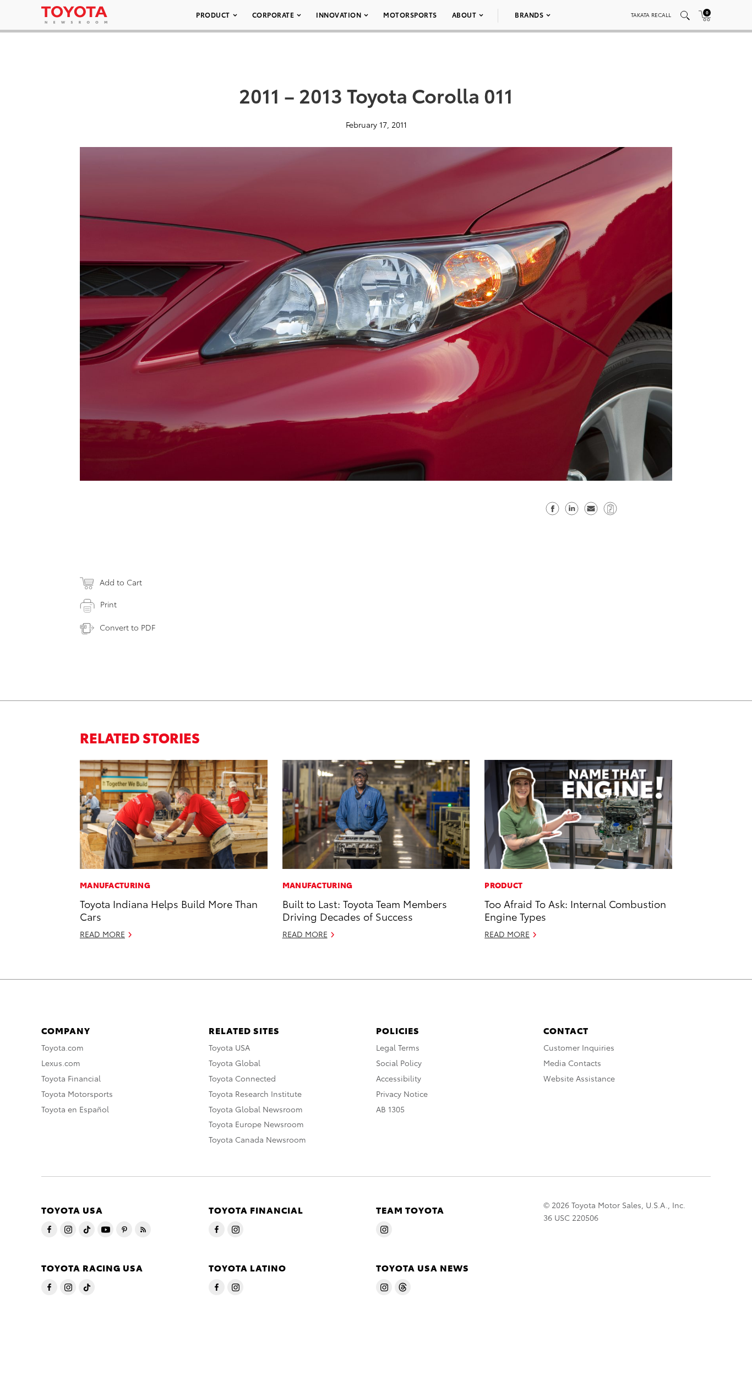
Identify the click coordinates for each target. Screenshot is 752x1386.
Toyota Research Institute (255, 1093)
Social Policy (399, 1062)
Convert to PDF (127, 627)
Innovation (338, 14)
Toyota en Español (75, 1109)
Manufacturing (115, 884)
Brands (529, 14)
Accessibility (398, 1078)
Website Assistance (579, 1078)
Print (108, 604)
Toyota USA (229, 1047)
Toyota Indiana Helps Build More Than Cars (169, 909)
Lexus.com (60, 1062)
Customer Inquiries (578, 1047)
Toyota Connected (242, 1078)
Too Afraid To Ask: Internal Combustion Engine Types (575, 909)
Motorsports (410, 14)
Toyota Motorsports (77, 1093)
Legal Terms (397, 1047)
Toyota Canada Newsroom (257, 1139)
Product (213, 14)
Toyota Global (234, 1062)
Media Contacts (572, 1062)
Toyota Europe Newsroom (256, 1123)
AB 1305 (390, 1109)
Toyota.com (62, 1047)
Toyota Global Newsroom (256, 1109)
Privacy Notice (402, 1093)
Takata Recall (651, 14)
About (464, 14)
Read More (102, 933)
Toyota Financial (71, 1078)
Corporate (273, 14)
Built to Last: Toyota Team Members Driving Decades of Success (364, 909)
